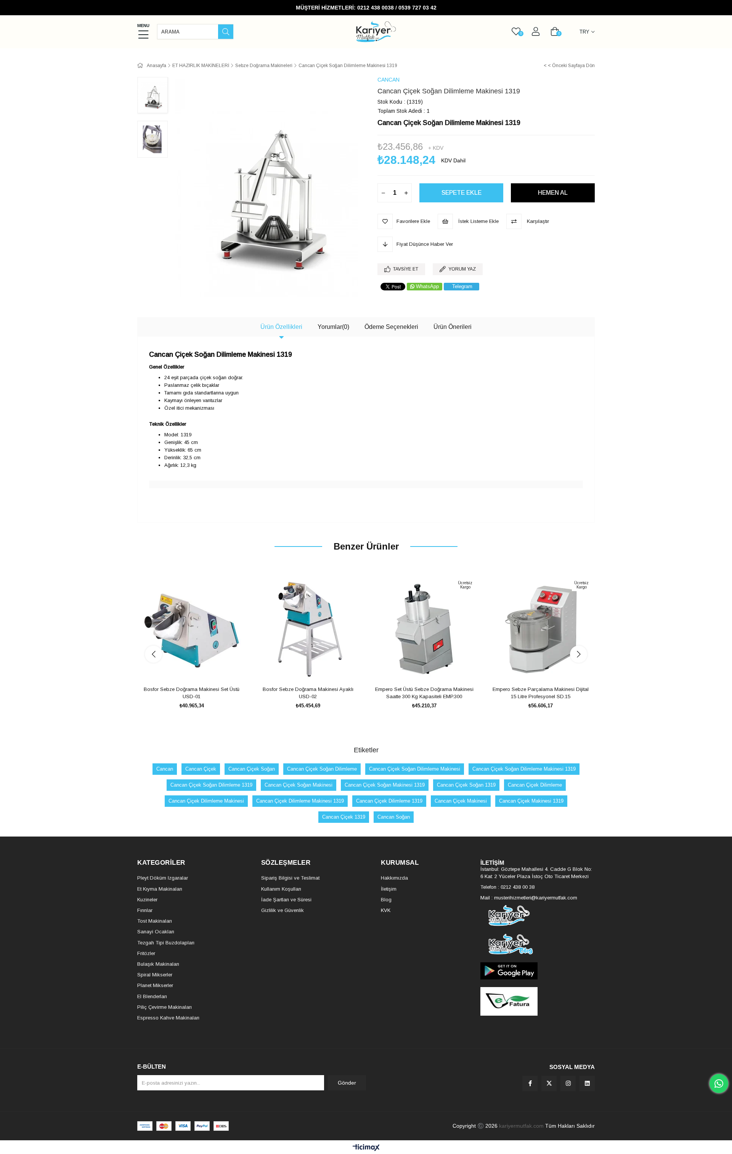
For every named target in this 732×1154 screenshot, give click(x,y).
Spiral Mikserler (154, 975)
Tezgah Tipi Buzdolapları (165, 943)
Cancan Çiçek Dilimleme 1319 (389, 801)
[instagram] (568, 1083)
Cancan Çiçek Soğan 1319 (466, 785)
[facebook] (530, 1083)
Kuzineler (147, 899)
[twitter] (549, 1083)
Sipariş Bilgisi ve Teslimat (290, 878)
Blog (386, 899)
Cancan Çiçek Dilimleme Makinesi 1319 (300, 801)
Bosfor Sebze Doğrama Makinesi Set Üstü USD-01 (191, 693)
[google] (537, 970)
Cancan (164, 769)
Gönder (347, 1083)
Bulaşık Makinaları (158, 964)
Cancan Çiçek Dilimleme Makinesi (206, 801)
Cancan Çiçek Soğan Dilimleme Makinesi (414, 769)
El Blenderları (152, 996)
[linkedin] (587, 1083)
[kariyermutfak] (537, 915)
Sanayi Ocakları (155, 931)
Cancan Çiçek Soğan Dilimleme (322, 769)
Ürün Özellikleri (281, 327)
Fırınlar (144, 910)
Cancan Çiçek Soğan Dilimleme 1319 (211, 785)
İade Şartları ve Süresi (286, 899)
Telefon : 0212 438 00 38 (507, 887)
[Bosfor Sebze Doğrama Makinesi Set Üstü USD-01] (191, 629)
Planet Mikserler (155, 985)
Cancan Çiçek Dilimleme (535, 785)
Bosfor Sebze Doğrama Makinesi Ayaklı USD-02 (308, 693)
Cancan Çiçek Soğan (251, 769)
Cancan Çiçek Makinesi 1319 (531, 801)
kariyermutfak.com (521, 1126)
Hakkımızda (394, 878)
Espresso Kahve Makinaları (168, 1018)
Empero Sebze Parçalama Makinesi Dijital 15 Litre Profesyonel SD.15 (541, 693)
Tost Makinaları (154, 921)
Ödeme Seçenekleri (391, 327)
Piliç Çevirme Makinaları (164, 1007)
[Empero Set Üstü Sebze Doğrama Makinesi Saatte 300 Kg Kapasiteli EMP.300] (424, 629)
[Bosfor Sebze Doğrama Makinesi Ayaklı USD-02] (308, 629)
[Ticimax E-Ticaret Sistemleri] (366, 1148)
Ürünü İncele (200, 669)
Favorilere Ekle (183, 669)
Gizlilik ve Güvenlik (282, 910)
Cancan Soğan (393, 817)
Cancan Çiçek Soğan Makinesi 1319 (385, 785)
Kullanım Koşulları (281, 889)
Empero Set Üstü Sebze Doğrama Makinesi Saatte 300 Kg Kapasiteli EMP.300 (424, 693)
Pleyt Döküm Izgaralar (162, 878)
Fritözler (146, 953)
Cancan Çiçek (200, 769)
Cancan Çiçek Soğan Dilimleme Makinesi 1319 (524, 769)
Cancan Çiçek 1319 (343, 817)
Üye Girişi (535, 31)
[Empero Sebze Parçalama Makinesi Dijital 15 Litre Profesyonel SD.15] (540, 629)
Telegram (462, 286)
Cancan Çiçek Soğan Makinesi (298, 785)
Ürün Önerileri (452, 327)
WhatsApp (427, 286)
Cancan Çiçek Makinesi (461, 801)
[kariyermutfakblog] (537, 944)
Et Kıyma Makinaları (159, 889)
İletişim (388, 889)
